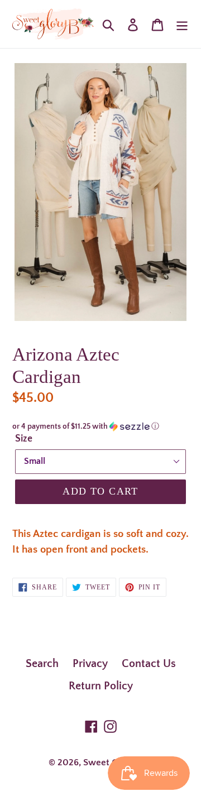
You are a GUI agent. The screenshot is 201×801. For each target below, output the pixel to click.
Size (23, 438)
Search (42, 664)
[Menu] (182, 24)
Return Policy (101, 686)
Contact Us (149, 664)
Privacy (90, 664)
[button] (100, 426)
